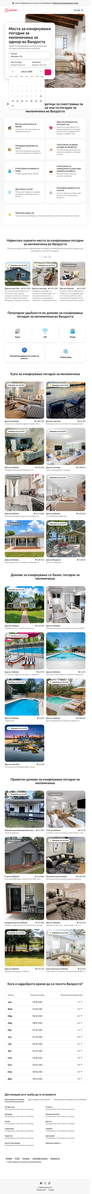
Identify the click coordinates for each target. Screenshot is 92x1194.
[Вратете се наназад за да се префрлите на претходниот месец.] (13, 71)
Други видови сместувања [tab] (39, 1099)
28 (31, 101)
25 (17, 101)
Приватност (41, 1190)
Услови (51, 1190)
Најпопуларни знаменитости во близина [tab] (70, 1099)
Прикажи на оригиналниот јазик (65, 3)
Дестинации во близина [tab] (14, 1099)
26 (22, 101)
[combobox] (30, 56)
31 (13, 106)
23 (41, 96)
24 (13, 101)
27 (27, 101)
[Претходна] (41, 257)
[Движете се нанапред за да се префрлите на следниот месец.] (40, 71)
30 (41, 101)
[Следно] (50, 257)
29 (36, 101)
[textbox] (19, 64)
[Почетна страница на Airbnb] (11, 10)
